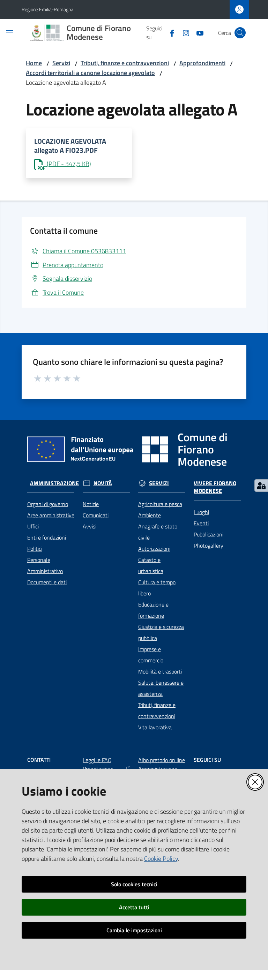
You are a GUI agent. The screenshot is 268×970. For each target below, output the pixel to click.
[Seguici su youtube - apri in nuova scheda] (197, 32)
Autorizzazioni (154, 548)
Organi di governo (47, 504)
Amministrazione (54, 483)
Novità (103, 483)
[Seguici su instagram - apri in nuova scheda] (183, 32)
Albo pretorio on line (161, 760)
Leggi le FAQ (97, 760)
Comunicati (96, 515)
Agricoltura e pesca (160, 504)
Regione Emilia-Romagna (47, 9)
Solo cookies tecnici (134, 884)
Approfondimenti (202, 63)
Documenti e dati (47, 582)
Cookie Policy (161, 858)
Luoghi (201, 512)
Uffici (33, 526)
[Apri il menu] (10, 33)
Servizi (61, 63)
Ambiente (149, 515)
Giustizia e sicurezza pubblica (161, 632)
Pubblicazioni (208, 534)
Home (34, 63)
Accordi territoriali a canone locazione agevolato (90, 72)
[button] (240, 33)
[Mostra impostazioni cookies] (261, 485)
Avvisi (89, 526)
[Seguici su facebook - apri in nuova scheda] (169, 32)
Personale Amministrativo (45, 565)
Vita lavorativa (155, 727)
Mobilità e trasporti (160, 671)
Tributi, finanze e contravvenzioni (125, 63)
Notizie (91, 504)
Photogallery (208, 545)
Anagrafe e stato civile (157, 532)
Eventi (201, 523)
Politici (34, 548)
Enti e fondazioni (46, 537)
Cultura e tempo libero (157, 587)
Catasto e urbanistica (150, 565)
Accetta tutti (134, 907)
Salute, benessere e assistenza (161, 688)
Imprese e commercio (150, 654)
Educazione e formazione (153, 610)
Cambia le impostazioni (134, 930)
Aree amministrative (50, 515)
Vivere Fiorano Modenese (215, 487)
